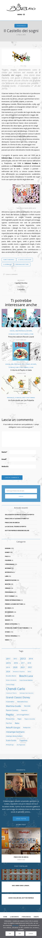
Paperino (24, 710)
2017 (22, 663)
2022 (30, 667)
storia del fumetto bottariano (19, 334)
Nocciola (27, 706)
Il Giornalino (7, 264)
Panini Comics (12, 710)
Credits (36, 917)
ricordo (8, 608)
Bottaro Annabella (11, 680)
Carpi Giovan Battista (26, 680)
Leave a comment (11, 274)
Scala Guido (11, 740)
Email (4, 459)
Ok (10, 933)
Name (4, 452)
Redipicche (26, 727)
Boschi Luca (26, 675)
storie (31, 334)
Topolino (23, 740)
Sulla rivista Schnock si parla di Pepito (19, 515)
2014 (31, 658)
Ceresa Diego (10, 684)
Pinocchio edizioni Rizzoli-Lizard (21, 337)
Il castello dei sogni (24, 259)
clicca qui (15, 925)
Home (5, 917)
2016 (16, 663)
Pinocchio (10, 719)
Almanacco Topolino (19, 671)
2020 (15, 667)
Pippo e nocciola (30, 719)
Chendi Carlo (15, 688)
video (7, 640)
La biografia (14, 917)
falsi (7, 556)
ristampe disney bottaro (14, 736)
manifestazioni (10, 580)
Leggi (31, 933)
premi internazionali (13, 600)
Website (5, 466)
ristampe (29, 330)
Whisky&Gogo (10, 744)
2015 (8, 663)
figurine (8, 560)
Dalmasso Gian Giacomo (26, 693)
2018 (29, 663)
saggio (7, 620)
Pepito (10, 714)
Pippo (19, 719)
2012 (15, 659)
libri (16, 330)
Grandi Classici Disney (18, 697)
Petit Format (26, 364)
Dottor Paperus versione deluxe (17, 530)
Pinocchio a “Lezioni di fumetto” (17, 518)
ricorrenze (9, 612)
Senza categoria (11, 624)
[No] (39, 928)
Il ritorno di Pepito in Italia (21, 370)
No (20, 933)
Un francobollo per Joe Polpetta (21, 400)
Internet (8, 568)
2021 (22, 667)
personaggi (22, 330)
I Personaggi (21, 25)
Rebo (17, 723)
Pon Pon (9, 723)
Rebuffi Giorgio (13, 727)
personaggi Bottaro (22, 264)
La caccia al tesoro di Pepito (15, 526)
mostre (7, 584)
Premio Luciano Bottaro (14, 604)
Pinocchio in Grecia (12, 522)
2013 (23, 658)
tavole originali (11, 636)
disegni (12, 330)
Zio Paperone (21, 745)
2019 (8, 667)
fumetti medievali (8, 259)
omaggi (7, 588)
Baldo (29, 671)
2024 (8, 671)
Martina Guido (13, 706)
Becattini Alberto (11, 676)
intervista (9, 572)
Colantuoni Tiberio (11, 693)
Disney (7, 552)
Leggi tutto (21, 818)
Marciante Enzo (22, 702)
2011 (8, 658)
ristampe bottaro (15, 731)
